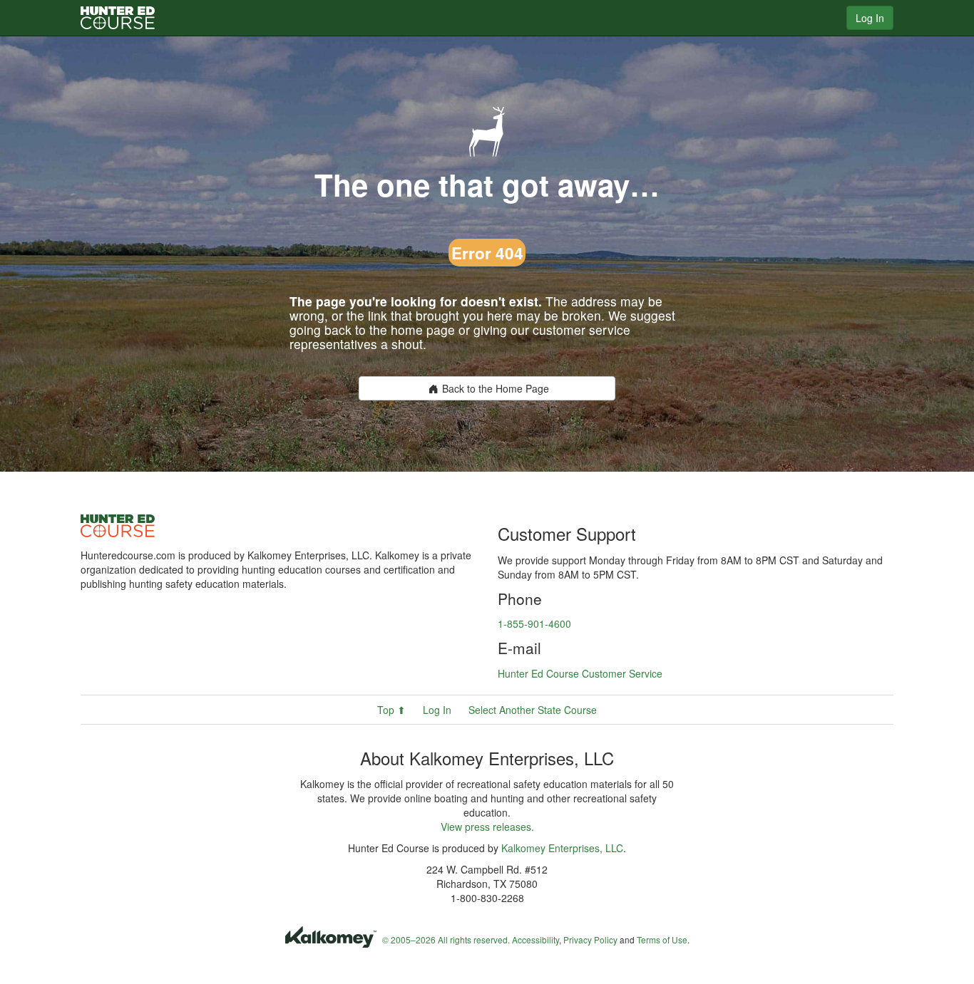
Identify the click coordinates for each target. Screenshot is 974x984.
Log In (870, 18)
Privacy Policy (590, 939)
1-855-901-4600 (534, 623)
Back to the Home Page (495, 388)
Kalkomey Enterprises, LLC (562, 848)
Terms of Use (662, 939)
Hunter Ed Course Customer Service (580, 673)
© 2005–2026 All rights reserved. (446, 939)
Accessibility (535, 939)
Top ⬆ (391, 710)
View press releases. (487, 826)
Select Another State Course (532, 710)
